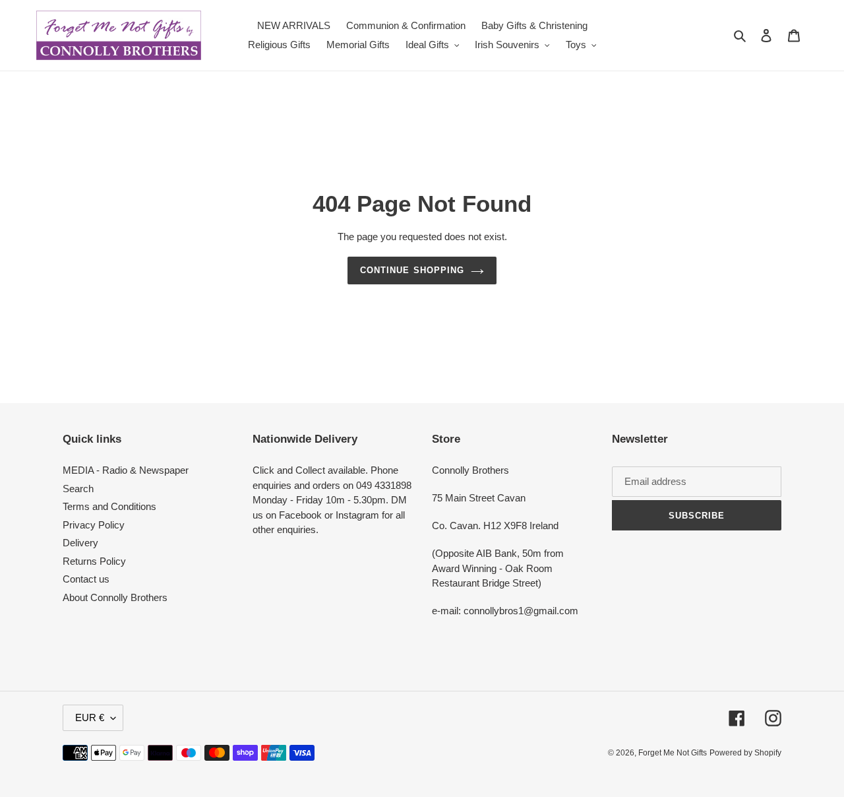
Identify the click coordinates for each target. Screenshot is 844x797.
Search (78, 488)
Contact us (86, 579)
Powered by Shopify (745, 752)
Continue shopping (412, 270)
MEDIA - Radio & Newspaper (126, 470)
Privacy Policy (94, 524)
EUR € (89, 717)
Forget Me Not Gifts (672, 752)
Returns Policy (94, 561)
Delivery (80, 542)
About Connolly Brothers (115, 597)
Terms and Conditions (109, 506)
